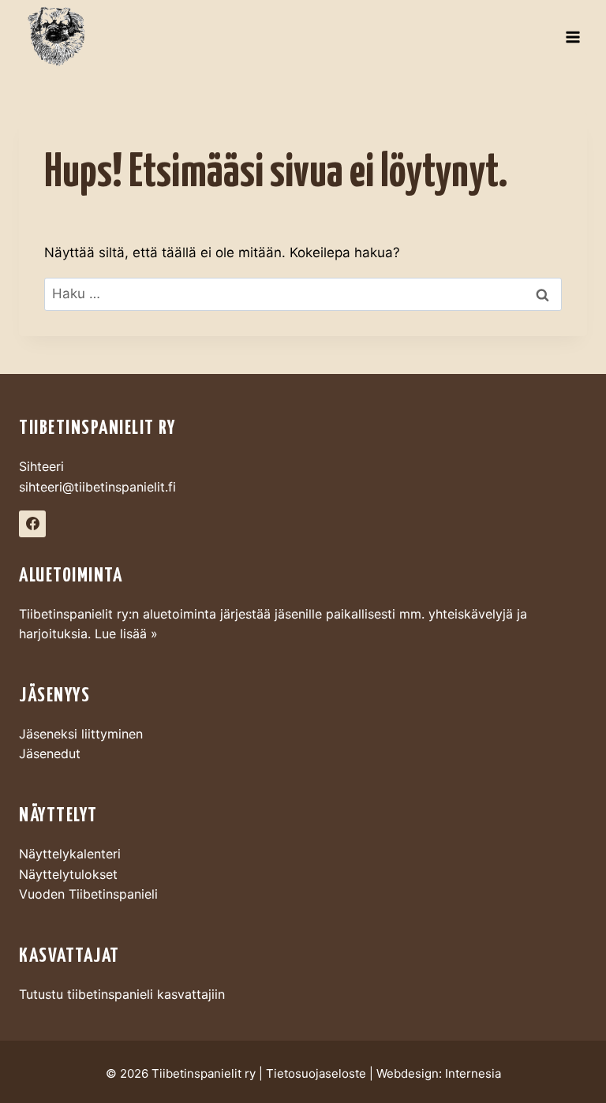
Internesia (473, 1073)
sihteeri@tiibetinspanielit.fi (97, 487)
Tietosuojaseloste (316, 1073)
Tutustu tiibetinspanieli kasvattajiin (122, 994)
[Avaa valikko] (572, 37)
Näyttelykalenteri (70, 854)
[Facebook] (32, 523)
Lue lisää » (126, 633)
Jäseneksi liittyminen (81, 734)
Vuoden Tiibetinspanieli (88, 894)
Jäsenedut (49, 753)
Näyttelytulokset (68, 874)
